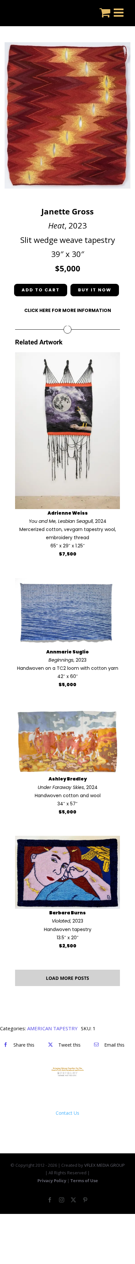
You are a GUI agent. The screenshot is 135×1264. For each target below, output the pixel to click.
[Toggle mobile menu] (119, 12)
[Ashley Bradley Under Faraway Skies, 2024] (67, 712)
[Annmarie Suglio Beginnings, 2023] (67, 582)
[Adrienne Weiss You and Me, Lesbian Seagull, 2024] (67, 356)
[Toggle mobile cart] (105, 12)
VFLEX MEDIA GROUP (104, 1165)
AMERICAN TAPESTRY (52, 1028)
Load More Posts (67, 978)
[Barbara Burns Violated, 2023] (67, 840)
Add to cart (41, 290)
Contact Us (67, 1113)
